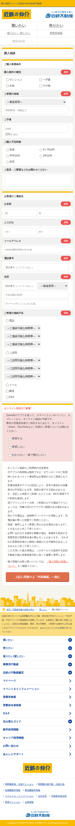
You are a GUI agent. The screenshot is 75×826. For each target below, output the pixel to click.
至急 (12, 149)
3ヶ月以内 (49, 149)
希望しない (18, 446)
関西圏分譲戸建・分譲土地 (51, 784)
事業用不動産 (11, 664)
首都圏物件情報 (12, 790)
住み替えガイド (12, 721)
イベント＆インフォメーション (21, 688)
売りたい (8, 647)
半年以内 (14, 155)
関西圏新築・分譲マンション (19, 784)
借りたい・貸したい (18, 33)
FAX (11, 397)
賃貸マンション (12, 802)
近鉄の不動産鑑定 (13, 672)
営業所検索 (9, 696)
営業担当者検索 (12, 705)
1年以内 (47, 155)
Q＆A (6, 713)
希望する (17, 438)
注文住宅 (42, 796)
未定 (12, 161)
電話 (11, 320)
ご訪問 (13, 352)
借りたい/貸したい (14, 656)
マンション (15, 79)
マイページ (18, 40)
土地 (11, 85)
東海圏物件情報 (32, 790)
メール (13, 384)
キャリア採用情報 (13, 737)
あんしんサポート (13, 754)
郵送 (11, 390)
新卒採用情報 (11, 729)
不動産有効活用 (59, 796)
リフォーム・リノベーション (19, 796)
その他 (46, 85)
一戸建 (46, 79)
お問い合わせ (11, 745)
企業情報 (29, 802)
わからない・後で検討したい (29, 454)
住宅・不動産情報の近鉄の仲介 (20, 609)
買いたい (18, 26)
